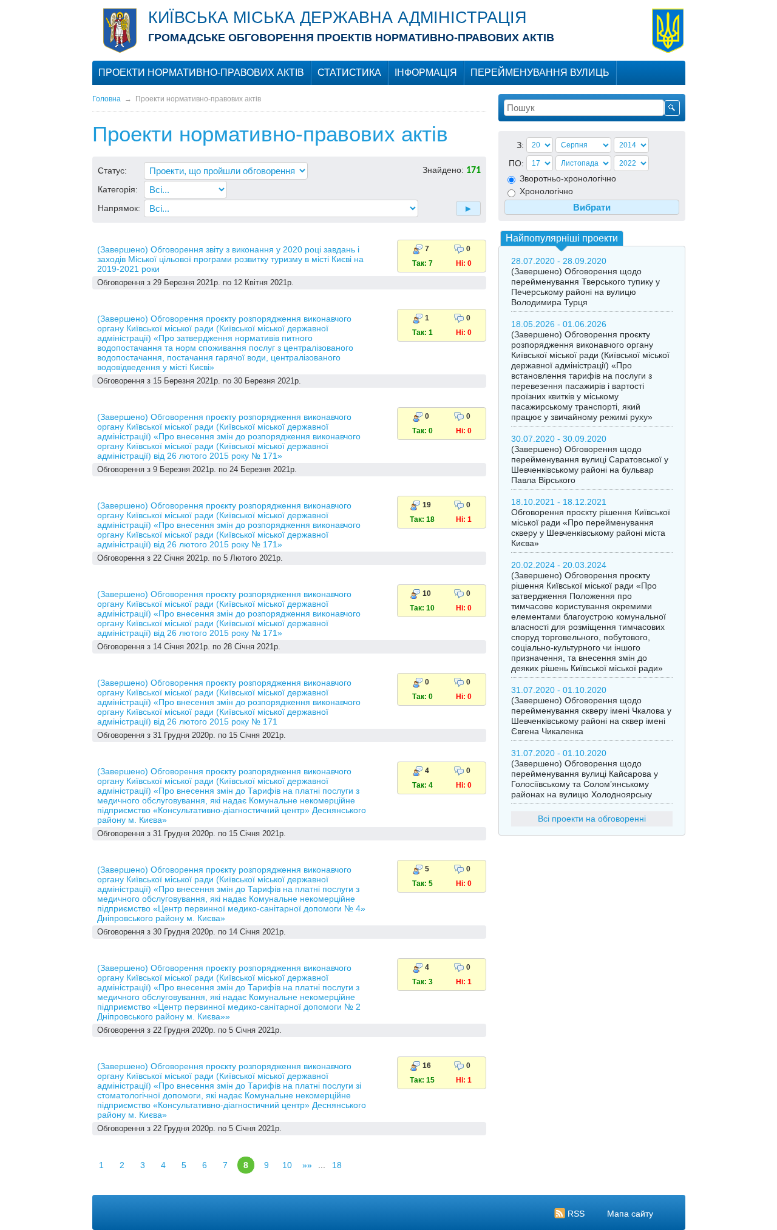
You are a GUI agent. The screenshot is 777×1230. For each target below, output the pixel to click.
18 (337, 1165)
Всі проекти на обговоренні (592, 818)
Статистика (349, 72)
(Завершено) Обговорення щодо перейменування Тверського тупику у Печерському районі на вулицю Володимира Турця (585, 286)
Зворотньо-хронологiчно (566, 178)
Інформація (426, 72)
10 (287, 1165)
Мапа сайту (630, 1213)
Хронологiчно (545, 191)
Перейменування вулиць (539, 72)
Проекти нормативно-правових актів (201, 72)
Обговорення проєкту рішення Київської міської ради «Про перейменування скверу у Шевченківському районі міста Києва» (590, 527)
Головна (106, 99)
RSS (576, 1213)
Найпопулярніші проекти (562, 238)
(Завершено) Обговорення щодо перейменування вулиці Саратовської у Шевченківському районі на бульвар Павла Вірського (589, 464)
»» (307, 1165)
